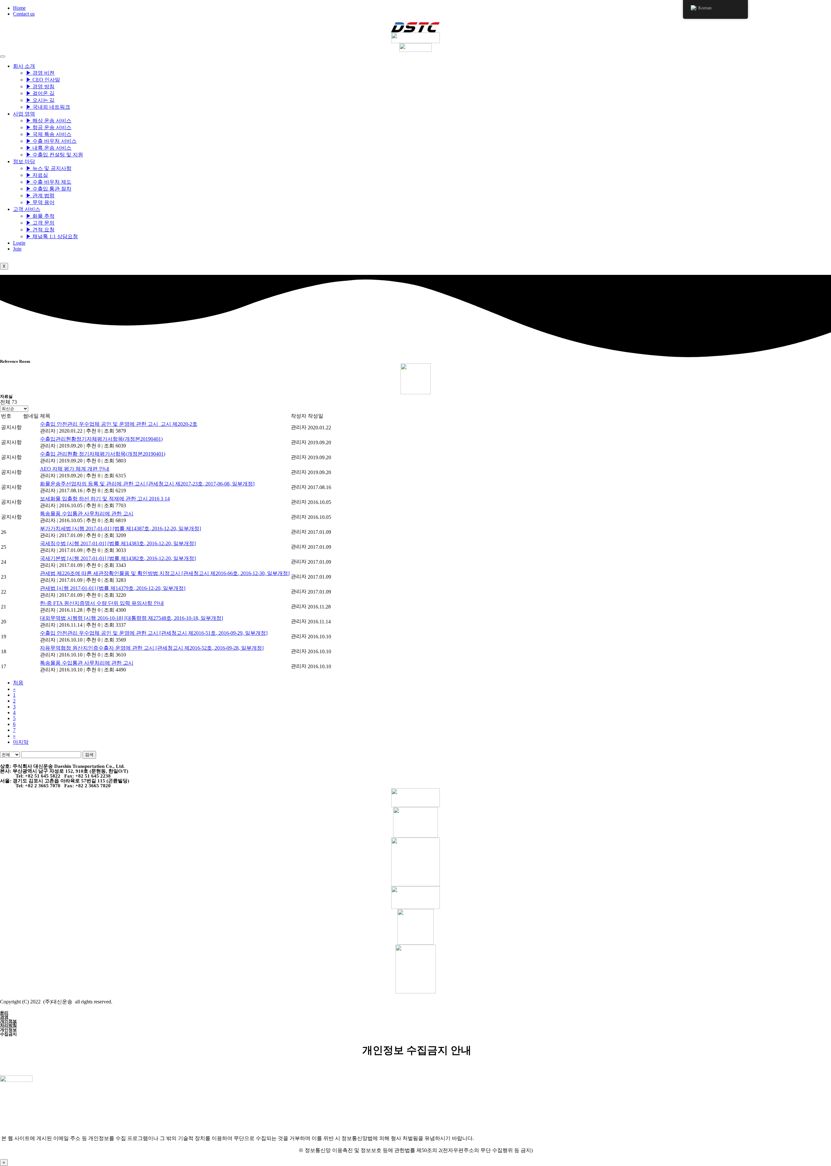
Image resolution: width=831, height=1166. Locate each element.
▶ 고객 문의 (40, 223)
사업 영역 (24, 114)
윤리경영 (4, 1014)
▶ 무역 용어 (40, 202)
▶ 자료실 (37, 175)
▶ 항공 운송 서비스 (48, 127)
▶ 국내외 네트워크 (48, 107)
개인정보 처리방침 (8, 1023)
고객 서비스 (26, 209)
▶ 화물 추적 (40, 216)
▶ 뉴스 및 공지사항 (48, 168)
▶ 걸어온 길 (40, 93)
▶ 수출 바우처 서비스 (51, 141)
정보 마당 (24, 161)
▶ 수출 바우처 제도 (48, 182)
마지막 (21, 742)
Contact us (24, 14)
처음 (18, 682)
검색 (89, 754)
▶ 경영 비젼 (40, 73)
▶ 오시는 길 (40, 100)
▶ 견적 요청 (40, 229)
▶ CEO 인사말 (43, 79)
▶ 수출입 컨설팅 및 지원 (54, 154)
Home (19, 8)
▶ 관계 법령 (40, 195)
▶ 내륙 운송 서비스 (48, 148)
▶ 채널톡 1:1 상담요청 (52, 236)
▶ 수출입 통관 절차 (48, 188)
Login (19, 243)
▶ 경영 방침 (40, 86)
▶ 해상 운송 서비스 (48, 120)
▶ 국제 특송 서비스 (48, 134)
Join (17, 249)
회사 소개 (24, 66)
